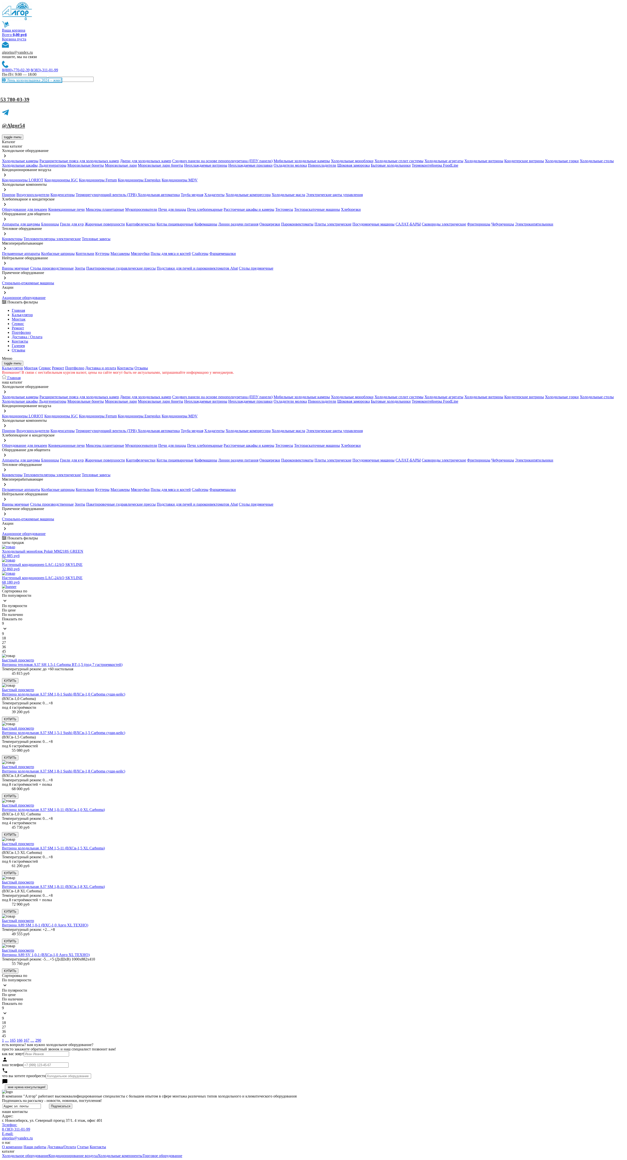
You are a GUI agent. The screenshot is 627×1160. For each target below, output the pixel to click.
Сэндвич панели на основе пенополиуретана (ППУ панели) (222, 161)
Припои (8, 195)
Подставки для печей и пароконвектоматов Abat (197, 268)
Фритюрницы (478, 224)
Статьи (83, 1147)
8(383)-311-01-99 (44, 70)
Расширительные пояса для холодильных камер (79, 161)
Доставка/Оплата (61, 1147)
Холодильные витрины (483, 161)
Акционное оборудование (24, 298)
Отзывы (18, 350)
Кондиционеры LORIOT (22, 180)
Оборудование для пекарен (24, 209)
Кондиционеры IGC (61, 180)
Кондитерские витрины (524, 161)
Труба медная (192, 195)
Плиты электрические (332, 224)
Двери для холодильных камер (145, 161)
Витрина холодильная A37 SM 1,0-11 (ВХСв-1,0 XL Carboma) (53, 810)
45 (4, 651)
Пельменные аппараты (21, 253)
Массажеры (120, 253)
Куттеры (102, 253)
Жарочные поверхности (105, 224)
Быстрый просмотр (18, 660)
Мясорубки (140, 253)
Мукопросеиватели (141, 209)
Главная (18, 310)
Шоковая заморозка (353, 165)
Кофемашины (205, 224)
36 (4, 647)
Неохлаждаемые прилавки (250, 165)
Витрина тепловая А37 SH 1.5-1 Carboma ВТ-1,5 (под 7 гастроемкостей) (62, 664)
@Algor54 (13, 125)
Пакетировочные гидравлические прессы (121, 268)
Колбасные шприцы (58, 253)
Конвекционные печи (66, 209)
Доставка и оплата (100, 368)
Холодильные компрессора (248, 195)
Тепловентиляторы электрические (52, 239)
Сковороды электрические (444, 224)
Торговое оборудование (162, 1156)
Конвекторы (12, 239)
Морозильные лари (121, 165)
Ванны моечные (15, 268)
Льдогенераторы (52, 165)
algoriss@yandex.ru (17, 52)
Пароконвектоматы (297, 224)
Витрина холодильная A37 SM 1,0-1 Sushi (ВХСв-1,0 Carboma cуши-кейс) (63, 694)
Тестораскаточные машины (317, 209)
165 (13, 1040)
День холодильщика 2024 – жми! (34, 80)
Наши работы (35, 1147)
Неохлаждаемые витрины (205, 165)
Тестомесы (284, 209)
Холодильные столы (597, 161)
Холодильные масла (288, 195)
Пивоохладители (322, 165)
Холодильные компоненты (120, 1156)
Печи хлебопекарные (205, 209)
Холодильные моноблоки (352, 161)
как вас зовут (13, 1054)
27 (4, 642)
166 (20, 1040)
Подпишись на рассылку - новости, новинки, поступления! (52, 1100)
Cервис (18, 324)
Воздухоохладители (32, 195)
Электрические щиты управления (334, 195)
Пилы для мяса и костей (171, 253)
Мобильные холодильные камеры (302, 161)
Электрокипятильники (534, 224)
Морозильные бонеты (85, 165)
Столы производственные (52, 268)
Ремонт (18, 328)
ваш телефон (12, 1065)
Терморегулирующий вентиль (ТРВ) (107, 195)
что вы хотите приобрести (24, 1076)
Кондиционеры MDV (180, 180)
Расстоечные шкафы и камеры (249, 209)
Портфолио (21, 332)
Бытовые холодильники (391, 165)
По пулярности (14, 606)
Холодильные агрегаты (443, 161)
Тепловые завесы (96, 239)
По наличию (12, 614)
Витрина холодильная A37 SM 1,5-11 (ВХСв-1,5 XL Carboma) (53, 848)
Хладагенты (214, 195)
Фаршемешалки (222, 253)
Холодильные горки (562, 161)
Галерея (18, 346)
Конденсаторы (62, 195)
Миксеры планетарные (105, 209)
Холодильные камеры (20, 161)
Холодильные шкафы (20, 165)
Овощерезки (269, 224)
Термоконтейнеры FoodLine (435, 165)
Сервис (45, 368)
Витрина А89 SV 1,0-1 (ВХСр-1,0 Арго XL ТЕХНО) (46, 955)
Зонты (80, 268)
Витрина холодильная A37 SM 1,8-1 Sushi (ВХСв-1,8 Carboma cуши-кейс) (63, 771)
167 (26, 1040)
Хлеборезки (351, 209)
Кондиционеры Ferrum (98, 180)
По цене (9, 610)
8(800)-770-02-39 (16, 70)
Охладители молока (290, 165)
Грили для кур (72, 224)
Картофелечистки (141, 224)
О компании (12, 1147)
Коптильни (85, 253)
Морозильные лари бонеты (160, 165)
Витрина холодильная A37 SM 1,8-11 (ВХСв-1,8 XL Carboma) (53, 887)
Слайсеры (200, 253)
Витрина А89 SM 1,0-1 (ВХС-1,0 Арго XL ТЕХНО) (45, 925)
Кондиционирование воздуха (73, 1156)
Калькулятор (22, 315)
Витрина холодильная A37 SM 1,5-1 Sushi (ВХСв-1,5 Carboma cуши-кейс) (63, 733)
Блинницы (50, 224)
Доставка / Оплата (27, 337)
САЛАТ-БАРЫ (408, 224)
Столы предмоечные (256, 268)
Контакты (20, 341)
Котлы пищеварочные (175, 224)
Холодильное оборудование (25, 1156)
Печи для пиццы (172, 209)
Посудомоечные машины (373, 224)
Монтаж (18, 319)
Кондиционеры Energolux (139, 180)
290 (38, 1040)
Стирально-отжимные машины (28, 283)
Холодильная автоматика (159, 195)
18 (4, 638)
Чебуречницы (502, 224)
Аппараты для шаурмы (21, 224)
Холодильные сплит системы (398, 161)
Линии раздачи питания (238, 224)
